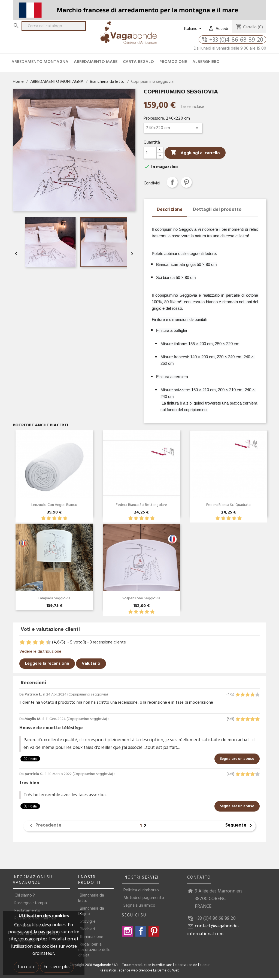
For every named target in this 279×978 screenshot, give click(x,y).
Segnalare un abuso (237, 759)
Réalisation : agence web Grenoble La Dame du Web (139, 970)
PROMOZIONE (173, 61)
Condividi (172, 182)
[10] (49, 642)
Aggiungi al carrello (195, 153)
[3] (54, 518)
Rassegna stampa (30, 903)
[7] (39, 642)
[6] (36, 642)
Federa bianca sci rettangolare (141, 505)
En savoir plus (57, 967)
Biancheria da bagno (91, 911)
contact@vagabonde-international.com (213, 930)
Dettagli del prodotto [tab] (217, 210)
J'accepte (26, 967)
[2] (49, 518)
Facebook (140, 931)
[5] (65, 518)
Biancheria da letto (91, 898)
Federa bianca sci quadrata (228, 505)
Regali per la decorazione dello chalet (94, 950)
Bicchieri (87, 929)
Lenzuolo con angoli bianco (54, 505)
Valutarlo (91, 663)
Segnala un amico (139, 905)
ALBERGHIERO (206, 61)
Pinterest (186, 182)
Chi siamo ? (24, 895)
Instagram (127, 931)
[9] (46, 642)
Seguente (239, 825)
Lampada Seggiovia (54, 598)
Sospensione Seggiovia (141, 598)
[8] (42, 642)
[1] (43, 518)
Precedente (44, 825)
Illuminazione (91, 936)
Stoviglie (88, 921)
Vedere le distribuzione (40, 651)
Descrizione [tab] (170, 210)
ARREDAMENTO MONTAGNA (39, 61)
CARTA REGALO (138, 61)
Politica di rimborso (141, 890)
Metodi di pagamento (143, 897)
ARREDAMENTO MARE (95, 61)
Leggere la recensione (47, 663)
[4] (59, 518)
